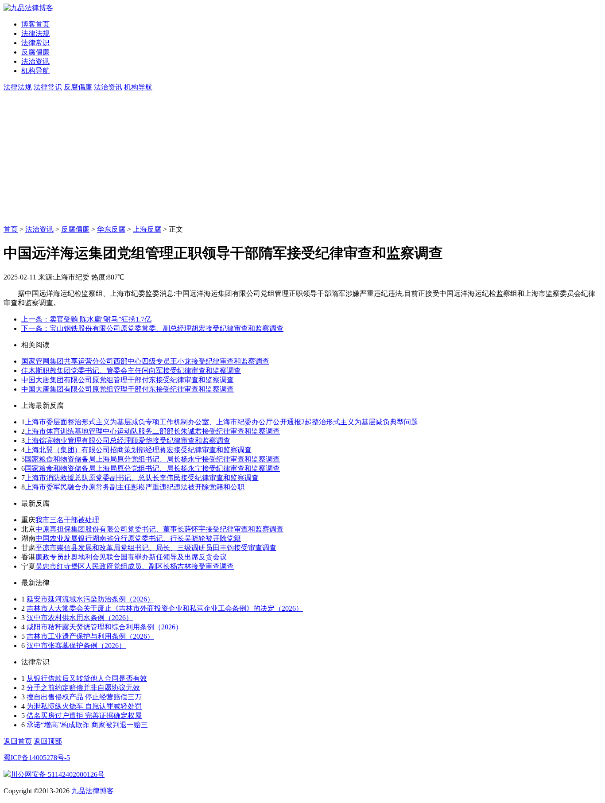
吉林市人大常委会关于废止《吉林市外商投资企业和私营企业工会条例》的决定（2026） (165, 608)
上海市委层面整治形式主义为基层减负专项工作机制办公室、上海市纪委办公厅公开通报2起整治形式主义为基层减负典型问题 (221, 422)
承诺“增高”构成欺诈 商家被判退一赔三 (87, 725)
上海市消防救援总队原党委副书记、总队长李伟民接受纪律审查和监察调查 (142, 477)
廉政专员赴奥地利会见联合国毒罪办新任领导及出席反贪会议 (131, 557)
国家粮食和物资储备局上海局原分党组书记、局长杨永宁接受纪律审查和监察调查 (152, 459)
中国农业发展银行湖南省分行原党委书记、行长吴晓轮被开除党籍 (138, 538)
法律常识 (35, 43)
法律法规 (35, 33)
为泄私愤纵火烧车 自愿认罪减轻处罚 (84, 706)
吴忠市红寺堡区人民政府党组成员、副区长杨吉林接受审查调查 (134, 566)
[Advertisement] (302, 159)
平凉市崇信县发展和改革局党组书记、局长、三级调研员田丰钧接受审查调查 (155, 547)
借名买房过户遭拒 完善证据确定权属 (84, 715)
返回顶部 (48, 741)
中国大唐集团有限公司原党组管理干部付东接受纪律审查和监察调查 (127, 380)
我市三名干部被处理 (67, 520)
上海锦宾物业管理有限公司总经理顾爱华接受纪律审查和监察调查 (127, 440)
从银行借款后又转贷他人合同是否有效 (87, 678)
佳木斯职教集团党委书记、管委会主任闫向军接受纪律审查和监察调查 (131, 370)
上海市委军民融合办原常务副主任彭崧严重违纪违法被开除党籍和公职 (134, 487)
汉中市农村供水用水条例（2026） (80, 617)
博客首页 (35, 24)
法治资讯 (35, 61)
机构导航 (35, 70)
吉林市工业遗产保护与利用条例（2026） (90, 636)
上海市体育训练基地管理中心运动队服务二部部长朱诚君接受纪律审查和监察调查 (152, 431)
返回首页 (18, 741)
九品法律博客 (92, 791)
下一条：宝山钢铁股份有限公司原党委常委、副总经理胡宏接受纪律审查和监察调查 (152, 328)
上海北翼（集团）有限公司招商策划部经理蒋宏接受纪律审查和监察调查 (138, 450)
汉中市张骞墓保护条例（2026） (76, 645)
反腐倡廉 (35, 52)
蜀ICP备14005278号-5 (37, 757)
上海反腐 (147, 229)
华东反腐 (111, 229)
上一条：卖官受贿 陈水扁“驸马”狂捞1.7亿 (86, 319)
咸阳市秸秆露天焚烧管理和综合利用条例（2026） (104, 627)
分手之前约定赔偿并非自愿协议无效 (83, 687)
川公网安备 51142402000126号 (58, 774)
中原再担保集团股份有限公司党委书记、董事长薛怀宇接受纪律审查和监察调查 (159, 529)
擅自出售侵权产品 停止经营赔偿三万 (84, 697)
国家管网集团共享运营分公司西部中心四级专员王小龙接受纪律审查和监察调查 (145, 361)
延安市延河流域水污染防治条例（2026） (90, 599)
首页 (11, 229)
